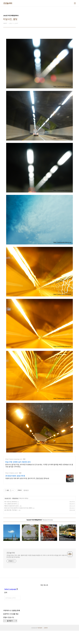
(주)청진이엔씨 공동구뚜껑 (15, 476)
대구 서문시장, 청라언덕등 (10, 501)
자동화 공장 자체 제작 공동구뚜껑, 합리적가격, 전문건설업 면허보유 (27, 478)
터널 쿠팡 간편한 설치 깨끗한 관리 (18, 462)
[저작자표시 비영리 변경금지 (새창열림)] (26, 490)
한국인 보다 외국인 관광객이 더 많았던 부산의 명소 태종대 (18, 508)
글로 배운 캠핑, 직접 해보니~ (11, 510)
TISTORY (40, 628)
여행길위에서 (15, 498)
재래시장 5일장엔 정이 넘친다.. (11, 506)
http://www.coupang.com (13, 459)
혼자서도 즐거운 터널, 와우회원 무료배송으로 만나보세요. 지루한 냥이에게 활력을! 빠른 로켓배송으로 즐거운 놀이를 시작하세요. (39, 465)
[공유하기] (10, 490)
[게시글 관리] (13, 490)
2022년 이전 (8, 498)
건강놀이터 (7, 3)
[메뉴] (75, 3)
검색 (18, 598)
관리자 (45, 628)
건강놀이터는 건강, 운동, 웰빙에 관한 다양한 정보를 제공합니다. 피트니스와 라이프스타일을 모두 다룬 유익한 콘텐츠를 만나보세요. (37, 556)
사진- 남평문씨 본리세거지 (10, 504)
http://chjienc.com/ (11, 473)
